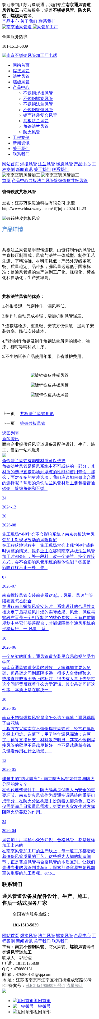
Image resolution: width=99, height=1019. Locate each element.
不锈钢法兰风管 (38, 104)
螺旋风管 (21, 82)
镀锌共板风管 (32, 423)
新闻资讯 (21, 143)
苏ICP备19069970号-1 (45, 985)
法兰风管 (21, 76)
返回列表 (10, 433)
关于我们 (28, 21)
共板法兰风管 (36, 121)
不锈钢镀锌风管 (38, 109)
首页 (6, 180)
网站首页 (21, 65)
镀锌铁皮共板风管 (71, 180)
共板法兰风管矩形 (37, 413)
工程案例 (21, 137)
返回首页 (42, 1000)
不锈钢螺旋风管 (38, 98)
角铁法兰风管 (36, 126)
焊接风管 (21, 71)
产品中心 (10, 21)
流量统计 (74, 985)
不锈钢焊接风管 (38, 93)
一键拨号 (42, 1006)
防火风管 (31, 132)
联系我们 (47, 21)
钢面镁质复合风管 (40, 115)
